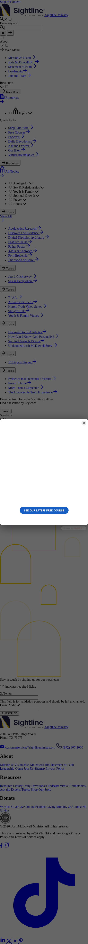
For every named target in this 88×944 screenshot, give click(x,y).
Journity (79, 528)
